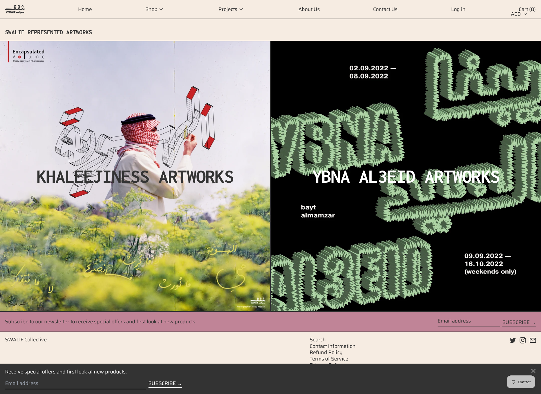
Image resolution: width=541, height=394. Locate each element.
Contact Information (333, 346)
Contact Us (385, 9)
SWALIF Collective (26, 340)
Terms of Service (329, 359)
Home (85, 9)
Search (318, 340)
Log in (458, 9)
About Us (309, 9)
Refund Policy (326, 352)
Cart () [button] (527, 9)
